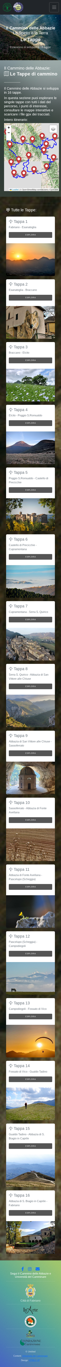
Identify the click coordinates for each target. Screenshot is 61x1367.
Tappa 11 (21, 869)
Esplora (30, 235)
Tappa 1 (20, 221)
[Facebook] (22, 1269)
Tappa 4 (20, 409)
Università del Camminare (35, 1356)
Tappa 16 (21, 1195)
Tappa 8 (20, 669)
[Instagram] (30, 1269)
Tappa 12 (21, 936)
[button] (34, 170)
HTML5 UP (34, 1360)
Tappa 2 (20, 284)
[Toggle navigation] (54, 7)
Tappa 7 (20, 606)
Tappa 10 (21, 802)
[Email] (38, 1269)
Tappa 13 (21, 1003)
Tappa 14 (21, 1066)
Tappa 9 (20, 735)
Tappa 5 (20, 472)
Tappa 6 (20, 539)
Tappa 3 (20, 347)
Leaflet (15, 189)
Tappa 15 (21, 1128)
